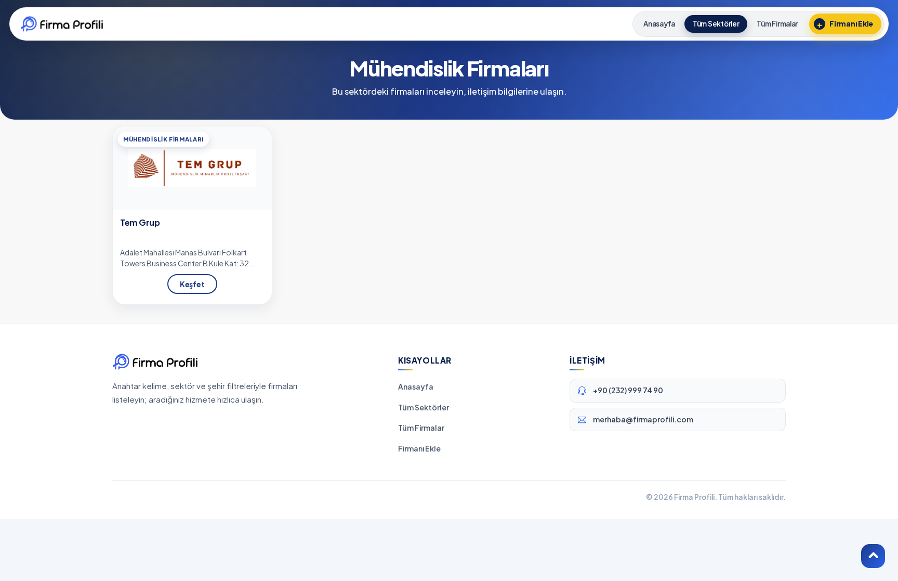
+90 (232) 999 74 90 (628, 390)
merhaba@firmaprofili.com (643, 419)
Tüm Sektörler (423, 407)
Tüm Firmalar (421, 427)
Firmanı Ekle (419, 448)
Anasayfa (415, 386)
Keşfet (192, 284)
